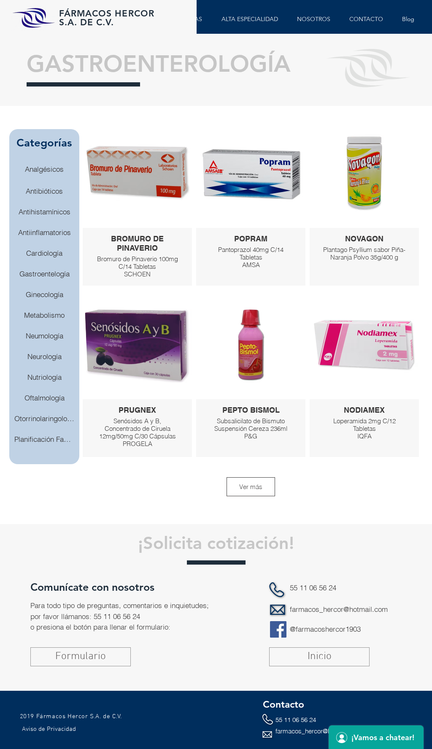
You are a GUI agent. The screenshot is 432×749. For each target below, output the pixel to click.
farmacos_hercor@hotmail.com (339, 609)
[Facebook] (278, 629)
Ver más (250, 487)
